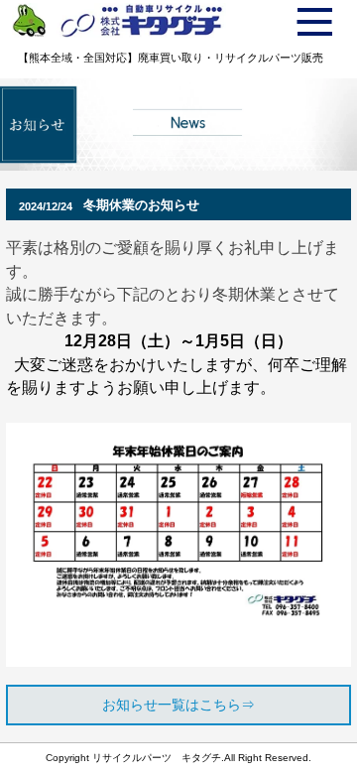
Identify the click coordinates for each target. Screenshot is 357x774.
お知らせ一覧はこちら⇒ (178, 704)
